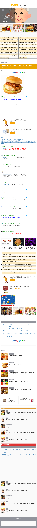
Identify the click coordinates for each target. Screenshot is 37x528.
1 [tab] (16, 251)
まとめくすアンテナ (14, 450)
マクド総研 (18, 518)
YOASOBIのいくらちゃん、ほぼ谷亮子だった (9, 273)
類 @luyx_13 (5, 146)
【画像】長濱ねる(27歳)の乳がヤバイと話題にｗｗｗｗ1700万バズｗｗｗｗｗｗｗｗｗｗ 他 (28, 51)
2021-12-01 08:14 (11, 182)
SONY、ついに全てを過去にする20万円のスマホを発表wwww (12, 271)
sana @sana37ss (6, 182)
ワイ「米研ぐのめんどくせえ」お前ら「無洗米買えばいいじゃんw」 (9, 40)
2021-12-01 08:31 (17, 223)
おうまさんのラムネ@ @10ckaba (8, 231)
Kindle (12, 288)
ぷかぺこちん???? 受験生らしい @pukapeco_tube (11, 172)
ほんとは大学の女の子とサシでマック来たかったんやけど (14, 336)
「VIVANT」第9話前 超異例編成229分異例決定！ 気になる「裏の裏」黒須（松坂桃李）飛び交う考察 (9, 53)
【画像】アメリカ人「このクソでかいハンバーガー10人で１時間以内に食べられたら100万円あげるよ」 (19, 325)
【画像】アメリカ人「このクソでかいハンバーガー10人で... (30, 316)
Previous (1, 16)
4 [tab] (19, 251)
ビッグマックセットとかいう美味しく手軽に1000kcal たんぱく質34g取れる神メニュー (19, 334)
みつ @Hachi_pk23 (6, 206)
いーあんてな (21, 454)
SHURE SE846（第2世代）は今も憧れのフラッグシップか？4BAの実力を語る (28, 42)
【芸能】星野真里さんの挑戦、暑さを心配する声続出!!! (9, 45)
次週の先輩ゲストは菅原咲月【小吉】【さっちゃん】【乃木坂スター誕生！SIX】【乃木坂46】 (28, 53)
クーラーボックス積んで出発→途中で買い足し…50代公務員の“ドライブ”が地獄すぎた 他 (28, 50)
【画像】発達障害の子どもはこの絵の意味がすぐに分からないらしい (13, 262)
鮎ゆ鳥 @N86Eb (5, 197)
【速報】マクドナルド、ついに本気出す (16, 355)
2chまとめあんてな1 (5, 454)
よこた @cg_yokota (6, 164)
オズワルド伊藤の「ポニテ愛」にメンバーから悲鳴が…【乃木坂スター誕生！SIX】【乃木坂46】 (28, 54)
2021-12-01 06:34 (11, 197)
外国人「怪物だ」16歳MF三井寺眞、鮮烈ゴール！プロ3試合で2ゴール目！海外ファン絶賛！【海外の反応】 (28, 39)
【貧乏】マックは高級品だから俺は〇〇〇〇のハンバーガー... (7, 248)
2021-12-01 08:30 (12, 164)
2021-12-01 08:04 (22, 172)
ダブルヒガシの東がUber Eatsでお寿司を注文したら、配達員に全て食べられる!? (9, 54)
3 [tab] (18, 251)
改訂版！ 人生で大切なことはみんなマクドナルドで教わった (20, 286)
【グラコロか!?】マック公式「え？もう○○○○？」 (18, 364)
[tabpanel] (6, 29)
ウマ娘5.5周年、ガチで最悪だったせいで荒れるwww (8, 37)
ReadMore (5, 21)
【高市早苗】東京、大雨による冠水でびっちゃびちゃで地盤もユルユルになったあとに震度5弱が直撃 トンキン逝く (9, 39)
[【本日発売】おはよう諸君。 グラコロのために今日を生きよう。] (20, 72)
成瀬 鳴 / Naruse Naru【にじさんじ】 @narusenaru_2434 (12, 96)
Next (36, 16)
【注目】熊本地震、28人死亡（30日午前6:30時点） (8, 42)
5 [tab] (20, 251)
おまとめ (4, 452)
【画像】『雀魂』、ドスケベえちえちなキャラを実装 (8, 50)
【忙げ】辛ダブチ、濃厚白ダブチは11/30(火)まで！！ (19, 381)
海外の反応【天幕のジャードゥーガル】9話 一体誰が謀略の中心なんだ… (28, 40)
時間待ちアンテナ (22, 449)
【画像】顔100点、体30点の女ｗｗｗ (24, 45)
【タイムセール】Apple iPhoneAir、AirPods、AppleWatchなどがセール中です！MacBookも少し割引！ (28, 37)
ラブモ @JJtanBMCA (6, 155)
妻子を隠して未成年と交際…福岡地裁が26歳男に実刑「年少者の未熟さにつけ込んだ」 (9, 48)
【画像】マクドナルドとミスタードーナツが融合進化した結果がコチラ (17, 330)
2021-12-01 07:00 (12, 206)
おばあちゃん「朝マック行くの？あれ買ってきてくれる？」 (15, 328)
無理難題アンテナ (30, 449)
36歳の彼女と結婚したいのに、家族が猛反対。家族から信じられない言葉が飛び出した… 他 (28, 48)
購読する (3, 408)
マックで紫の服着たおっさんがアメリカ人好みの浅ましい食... (18, 248)
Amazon (12, 122)
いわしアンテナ (28, 454)
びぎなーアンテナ (13, 454)
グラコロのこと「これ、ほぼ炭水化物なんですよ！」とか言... (30, 248)
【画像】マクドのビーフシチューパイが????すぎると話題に (20, 389)
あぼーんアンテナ (8, 455)
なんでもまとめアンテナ (13, 449)
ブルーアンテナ (4, 449)
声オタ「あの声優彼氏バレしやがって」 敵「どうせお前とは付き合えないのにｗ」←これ (9, 51)
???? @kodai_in (5, 215)
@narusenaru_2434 (7, 148)
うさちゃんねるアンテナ (24, 450)
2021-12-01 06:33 (10, 146)
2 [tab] (17, 251)
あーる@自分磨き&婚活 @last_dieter (9, 223)
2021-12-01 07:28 (13, 155)
